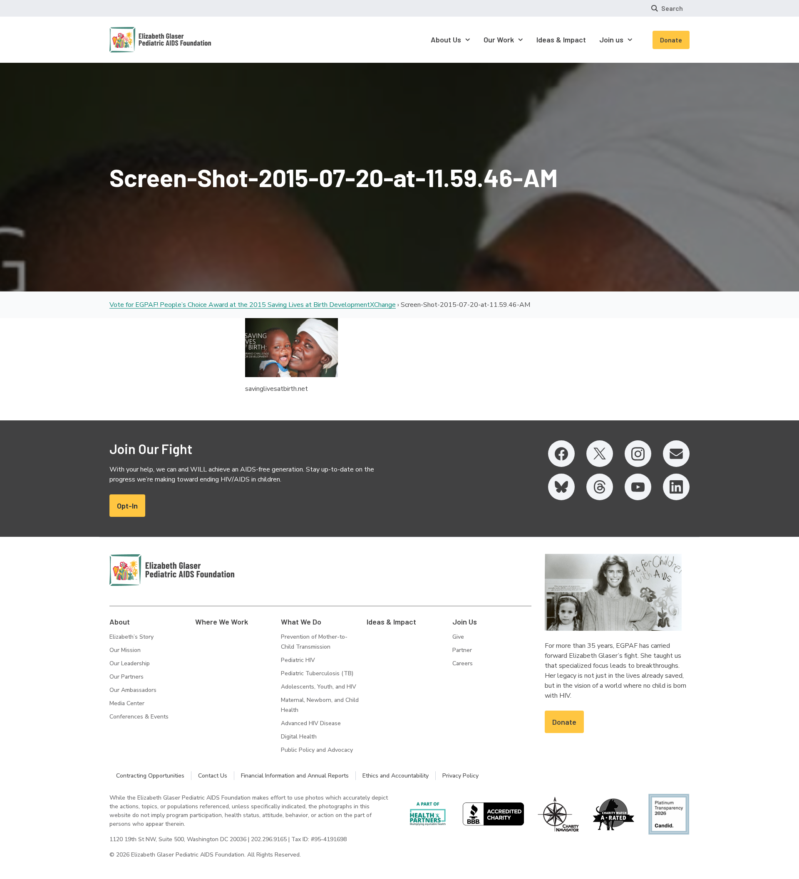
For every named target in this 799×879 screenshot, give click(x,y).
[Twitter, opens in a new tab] (599, 453)
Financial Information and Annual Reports (295, 776)
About (119, 621)
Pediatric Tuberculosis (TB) (317, 673)
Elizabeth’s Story (131, 637)
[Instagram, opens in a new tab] (638, 453)
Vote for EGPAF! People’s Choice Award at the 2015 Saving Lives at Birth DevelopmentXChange (252, 304)
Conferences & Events (139, 717)
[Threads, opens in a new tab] (599, 487)
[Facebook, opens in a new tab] (561, 453)
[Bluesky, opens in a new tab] (561, 487)
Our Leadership (129, 663)
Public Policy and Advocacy (317, 750)
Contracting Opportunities (150, 776)
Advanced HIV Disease (311, 723)
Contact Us (212, 776)
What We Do (301, 621)
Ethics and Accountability (395, 776)
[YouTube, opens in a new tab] (638, 487)
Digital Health (299, 737)
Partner (462, 650)
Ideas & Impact (391, 621)
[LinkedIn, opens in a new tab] (676, 487)
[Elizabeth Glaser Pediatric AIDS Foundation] (171, 570)
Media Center (126, 703)
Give (458, 637)
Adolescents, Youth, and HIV (318, 687)
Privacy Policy (460, 776)
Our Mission (125, 650)
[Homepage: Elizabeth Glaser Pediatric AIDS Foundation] (138, 40)
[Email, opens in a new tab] (676, 453)
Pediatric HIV (298, 660)
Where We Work (221, 621)
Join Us (464, 621)
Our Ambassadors (132, 690)
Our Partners (126, 677)
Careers (462, 663)
